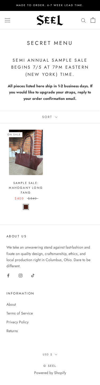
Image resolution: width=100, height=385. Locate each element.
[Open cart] (93, 20)
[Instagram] (20, 275)
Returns (12, 330)
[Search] (83, 20)
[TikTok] (33, 275)
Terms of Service (19, 313)
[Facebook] (8, 275)
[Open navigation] (7, 20)
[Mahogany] (26, 207)
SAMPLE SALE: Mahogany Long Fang (26, 188)
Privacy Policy (17, 322)
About (11, 304)
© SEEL (49, 366)
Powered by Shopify (50, 372)
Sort (48, 117)
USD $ (48, 354)
